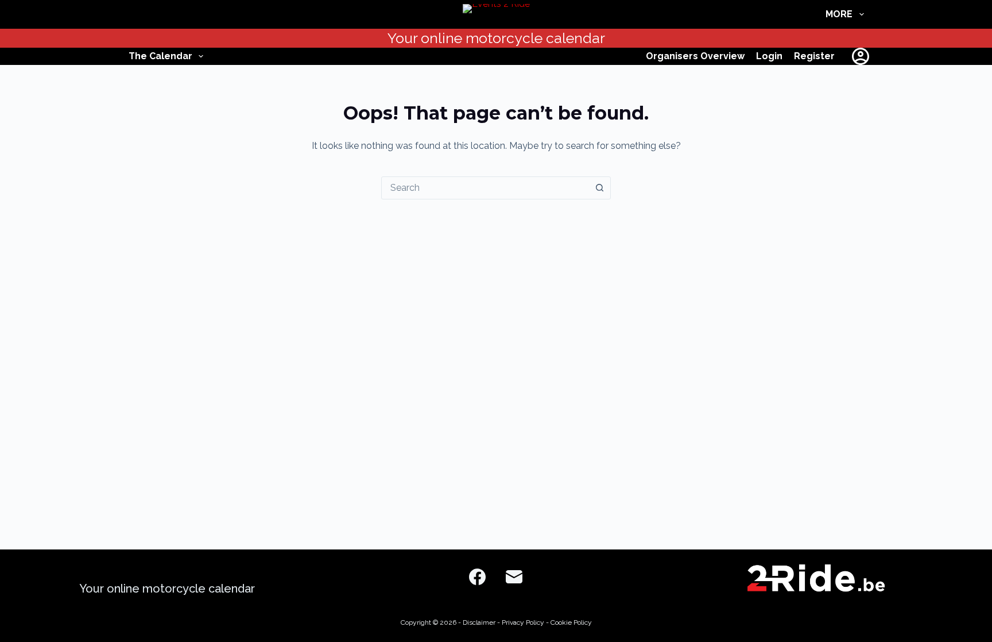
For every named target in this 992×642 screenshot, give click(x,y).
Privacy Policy (523, 622)
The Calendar (160, 56)
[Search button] (599, 188)
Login (769, 56)
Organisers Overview (695, 56)
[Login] (860, 56)
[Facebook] (477, 576)
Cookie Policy (571, 622)
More (839, 14)
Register (814, 56)
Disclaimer (479, 622)
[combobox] (485, 187)
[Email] (514, 576)
